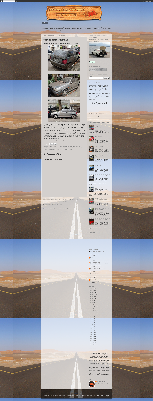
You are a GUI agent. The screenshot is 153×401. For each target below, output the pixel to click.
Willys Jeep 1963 (94, 254)
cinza (58, 147)
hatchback (81, 147)
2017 (91, 330)
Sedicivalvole (60, 149)
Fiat (68, 147)
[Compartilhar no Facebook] (54, 144)
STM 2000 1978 (98, 136)
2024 (91, 316)
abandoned (72, 146)
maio (91, 306)
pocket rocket (52, 149)
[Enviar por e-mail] (50, 144)
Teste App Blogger (95, 281)
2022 (91, 320)
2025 (91, 290)
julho (91, 302)
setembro (92, 298)
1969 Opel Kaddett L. (95, 259)
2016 (91, 332)
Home (45, 23)
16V (51, 146)
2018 (91, 328)
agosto (92, 300)
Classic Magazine (94, 273)
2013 (91, 338)
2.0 (61, 146)
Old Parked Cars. (94, 257)
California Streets (95, 262)
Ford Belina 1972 (99, 155)
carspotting (53, 147)
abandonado (66, 146)
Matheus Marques (101, 381)
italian (45, 149)
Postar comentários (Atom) (55, 204)
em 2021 (56, 138)
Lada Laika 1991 (99, 146)
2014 (91, 336)
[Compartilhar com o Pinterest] (56, 144)
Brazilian (46, 147)
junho (91, 304)
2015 (91, 334)
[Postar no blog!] (51, 144)
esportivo (63, 147)
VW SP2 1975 (98, 165)
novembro (92, 294)
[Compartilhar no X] (53, 144)
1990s (54, 146)
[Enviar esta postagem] (47, 144)
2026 (91, 288)
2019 (91, 326)
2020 (91, 324)
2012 (91, 340)
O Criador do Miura (95, 270)
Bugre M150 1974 (99, 198)
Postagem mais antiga (77, 199)
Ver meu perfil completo (101, 383)
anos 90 (78, 146)
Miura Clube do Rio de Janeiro (98, 268)
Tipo (71, 149)
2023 (91, 318)
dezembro (92, 292)
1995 (58, 146)
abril (91, 308)
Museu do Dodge (94, 279)
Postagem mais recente (51, 199)
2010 (91, 344)
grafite (72, 147)
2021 (91, 322)
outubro (92, 296)
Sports (67, 149)
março (91, 310)
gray (76, 147)
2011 (91, 342)
